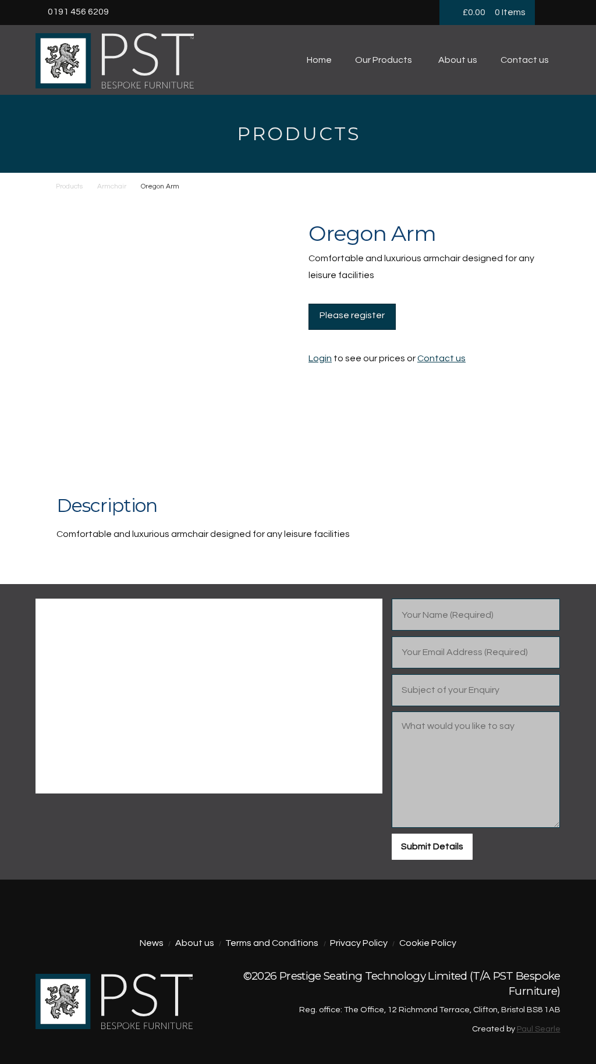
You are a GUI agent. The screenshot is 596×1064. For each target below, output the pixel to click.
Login (320, 358)
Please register (352, 315)
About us (194, 943)
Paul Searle (538, 1028)
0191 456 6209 (78, 11)
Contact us (441, 358)
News (152, 943)
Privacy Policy (359, 943)
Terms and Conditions (271, 943)
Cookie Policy (427, 943)
